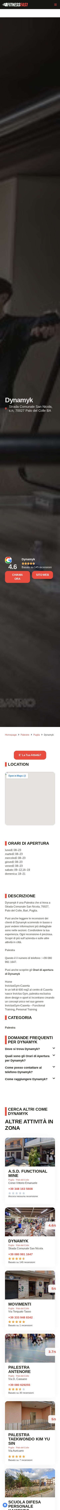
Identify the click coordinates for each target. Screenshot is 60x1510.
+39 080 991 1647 (20, 1254)
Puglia (36, 734)
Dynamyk (28, 559)
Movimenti (19, 1304)
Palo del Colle (22, 1180)
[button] (55, 4)
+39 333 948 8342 (20, 1317)
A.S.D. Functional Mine (27, 1173)
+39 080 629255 (19, 1385)
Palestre (25, 734)
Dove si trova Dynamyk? (22, 1049)
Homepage (11, 734)
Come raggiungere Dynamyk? (26, 1079)
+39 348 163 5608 (20, 1188)
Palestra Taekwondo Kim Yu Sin (29, 1439)
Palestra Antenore (19, 1369)
